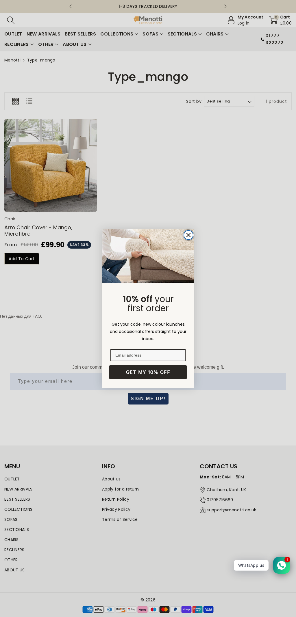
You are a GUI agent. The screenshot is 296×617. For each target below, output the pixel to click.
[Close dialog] (188, 235)
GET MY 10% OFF (148, 372)
